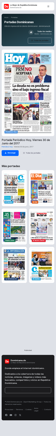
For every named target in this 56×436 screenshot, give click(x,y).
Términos (19, 409)
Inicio (6, 17)
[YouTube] (11, 415)
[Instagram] (15, 415)
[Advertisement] (28, 320)
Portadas (14, 17)
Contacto (47, 409)
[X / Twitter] (20, 415)
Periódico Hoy (7, 147)
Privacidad (9, 409)
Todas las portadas (41, 40)
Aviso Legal (36, 409)
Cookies (28, 409)
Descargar (11, 153)
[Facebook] (6, 415)
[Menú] (48, 6)
